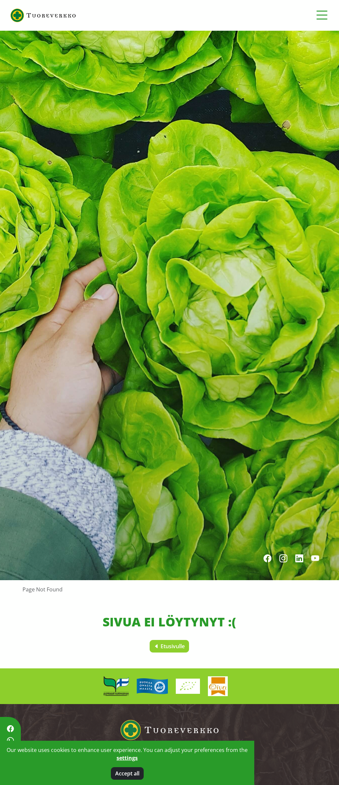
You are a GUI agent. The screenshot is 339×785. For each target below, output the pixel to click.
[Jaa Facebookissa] (10, 729)
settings (127, 758)
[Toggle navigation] (322, 15)
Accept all (127, 773)
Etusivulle (172, 646)
